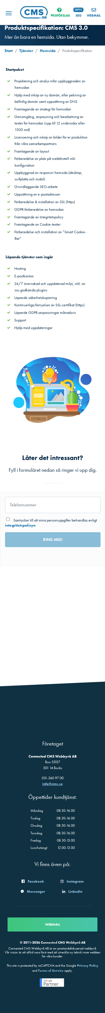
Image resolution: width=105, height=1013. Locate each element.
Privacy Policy (87, 965)
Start (8, 50)
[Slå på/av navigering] (8, 13)
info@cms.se (52, 783)
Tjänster (26, 50)
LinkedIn (75, 891)
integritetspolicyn (20, 525)
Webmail (52, 924)
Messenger (36, 891)
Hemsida (47, 50)
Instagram (75, 881)
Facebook (36, 881)
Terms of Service (51, 971)
